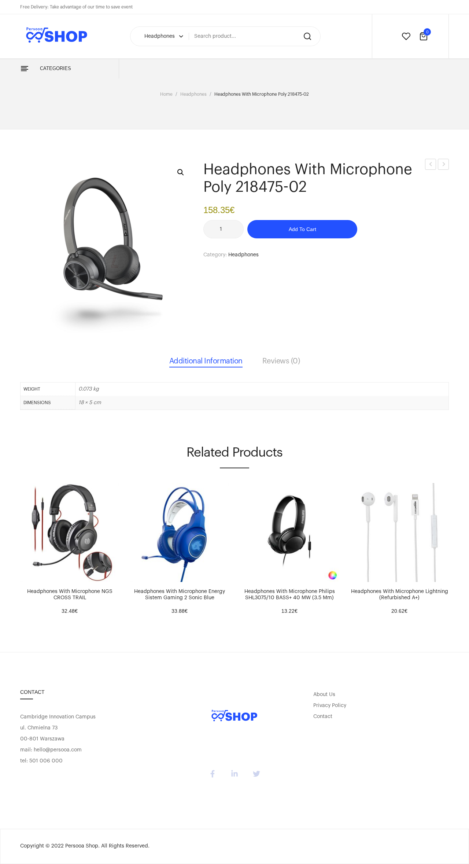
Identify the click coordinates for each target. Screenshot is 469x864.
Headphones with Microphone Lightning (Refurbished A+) (399, 594)
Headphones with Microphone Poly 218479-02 (443, 165)
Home (166, 94)
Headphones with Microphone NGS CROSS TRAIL (69, 594)
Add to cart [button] (29, 575)
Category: (215, 254)
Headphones (193, 94)
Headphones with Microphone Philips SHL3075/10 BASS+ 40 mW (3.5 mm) (289, 594)
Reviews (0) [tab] (281, 361)
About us (324, 694)
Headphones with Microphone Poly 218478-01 (430, 165)
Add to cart (302, 229)
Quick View (47, 575)
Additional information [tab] (206, 361)
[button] (180, 172)
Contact (322, 716)
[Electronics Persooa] (234, 716)
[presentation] (21, 543)
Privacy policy (329, 705)
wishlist (406, 36)
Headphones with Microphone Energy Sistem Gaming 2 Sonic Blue (179, 594)
